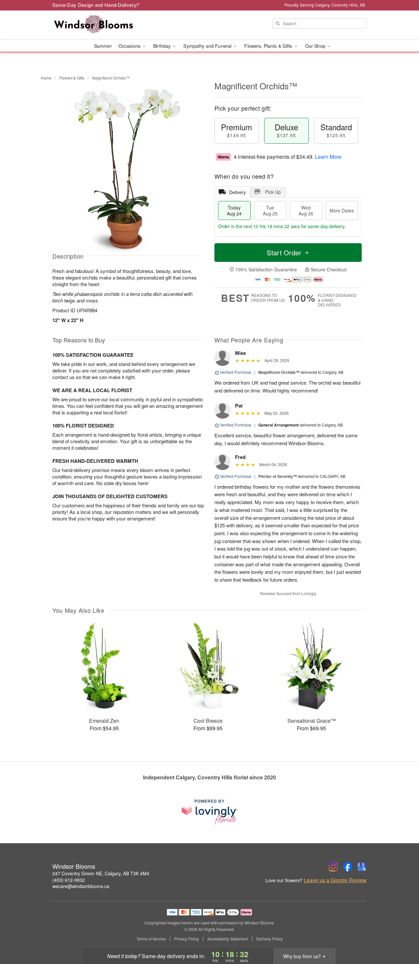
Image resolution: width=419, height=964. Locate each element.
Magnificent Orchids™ (279, 372)
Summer (103, 46)
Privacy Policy (186, 939)
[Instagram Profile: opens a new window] (333, 866)
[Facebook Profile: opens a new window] (347, 866)
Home (46, 78)
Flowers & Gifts (71, 78)
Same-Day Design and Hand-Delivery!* (96, 4)
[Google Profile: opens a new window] (362, 866)
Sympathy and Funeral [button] (208, 46)
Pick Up (273, 192)
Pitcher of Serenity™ (277, 476)
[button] (401, 936)
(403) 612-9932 (68, 880)
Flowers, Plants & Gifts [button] (268, 46)
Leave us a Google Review (335, 880)
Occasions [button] (130, 46)
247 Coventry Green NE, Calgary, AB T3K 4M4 (100, 873)
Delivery (237, 192)
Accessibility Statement (227, 939)
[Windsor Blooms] (99, 25)
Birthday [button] (162, 46)
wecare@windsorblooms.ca (80, 886)
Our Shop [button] (316, 46)
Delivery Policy (269, 939)
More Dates (342, 210)
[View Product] (87, 46)
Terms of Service (151, 939)
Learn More (328, 156)
